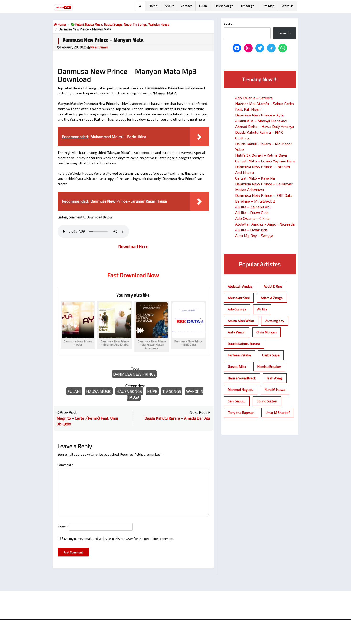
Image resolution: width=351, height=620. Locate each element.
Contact (186, 6)
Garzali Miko (237, 367)
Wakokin (287, 6)
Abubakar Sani (239, 298)
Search (229, 23)
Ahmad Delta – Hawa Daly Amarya (264, 126)
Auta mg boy (274, 321)
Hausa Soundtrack (242, 378)
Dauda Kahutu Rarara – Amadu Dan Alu (177, 418)
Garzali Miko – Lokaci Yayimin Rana (265, 161)
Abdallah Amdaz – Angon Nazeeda (265, 224)
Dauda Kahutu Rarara (244, 344)
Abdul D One (273, 286)
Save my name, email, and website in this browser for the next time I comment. (117, 539)
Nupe (128, 24)
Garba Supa (271, 355)
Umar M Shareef (278, 412)
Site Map (268, 6)
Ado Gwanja (237, 309)
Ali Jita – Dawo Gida (251, 212)
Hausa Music (94, 24)
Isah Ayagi (274, 378)
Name (63, 527)
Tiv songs (247, 6)
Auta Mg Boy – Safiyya (254, 235)
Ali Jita (262, 309)
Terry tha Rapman (241, 412)
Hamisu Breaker (269, 367)
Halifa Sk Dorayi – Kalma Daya (261, 155)
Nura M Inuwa (275, 390)
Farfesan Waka (239, 355)
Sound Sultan (267, 401)
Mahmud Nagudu (240, 390)
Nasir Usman (99, 47)
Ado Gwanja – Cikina (252, 218)
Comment (66, 465)
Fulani (203, 6)
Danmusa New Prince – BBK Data (263, 195)
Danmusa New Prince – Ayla (259, 115)
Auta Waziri (236, 332)
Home (153, 6)
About (169, 6)
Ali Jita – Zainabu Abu (253, 207)
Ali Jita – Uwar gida (251, 229)
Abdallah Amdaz (240, 286)
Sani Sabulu (236, 401)
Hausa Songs (224, 6)
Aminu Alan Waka (241, 321)
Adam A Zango (272, 298)
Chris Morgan (266, 332)
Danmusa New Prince (134, 374)
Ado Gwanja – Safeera (254, 97)
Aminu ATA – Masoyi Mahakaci (261, 120)
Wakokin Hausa (158, 24)
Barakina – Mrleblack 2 (255, 201)
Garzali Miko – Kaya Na (255, 178)
